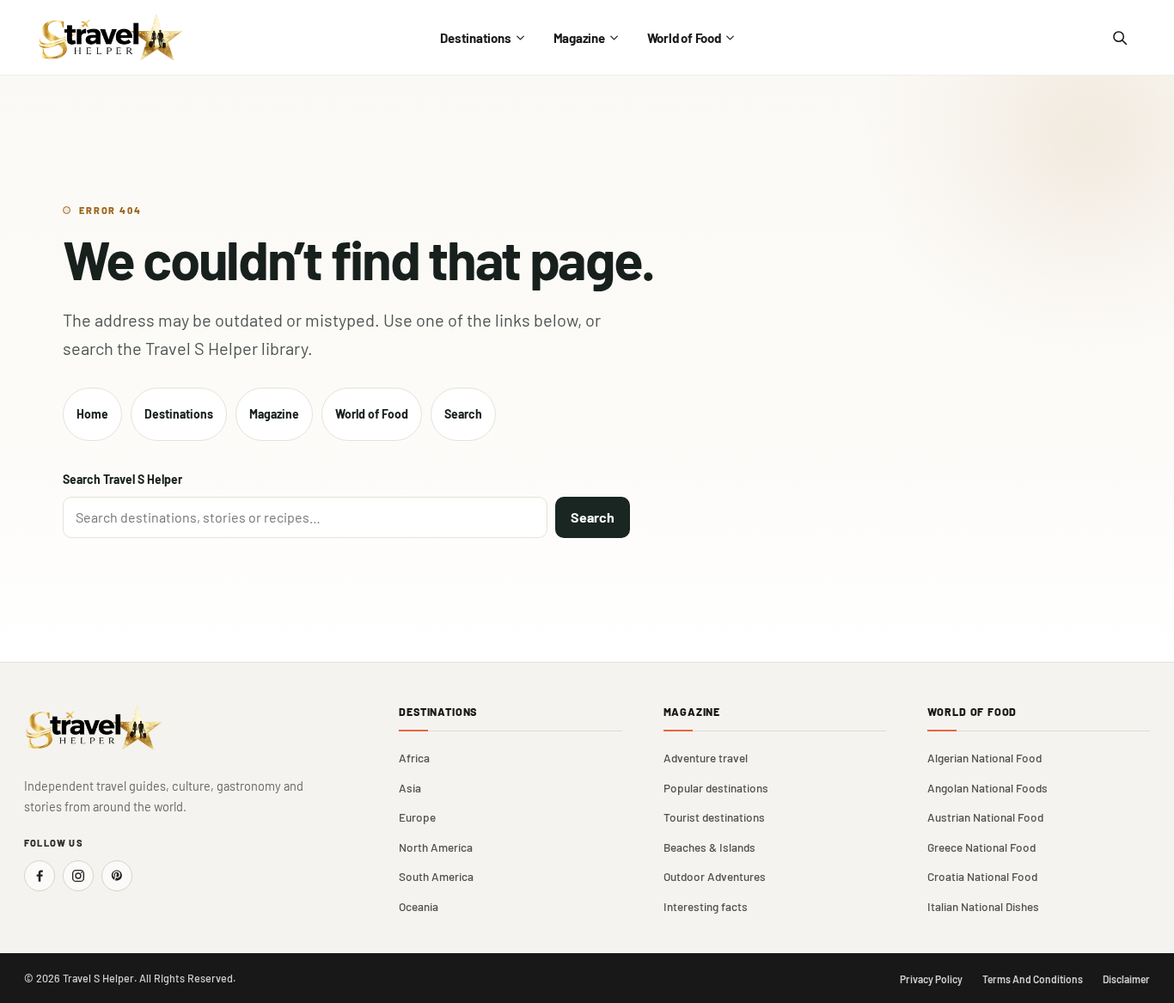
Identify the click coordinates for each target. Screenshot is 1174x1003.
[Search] (1119, 38)
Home (92, 414)
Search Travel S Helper (122, 479)
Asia (410, 787)
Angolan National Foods (987, 787)
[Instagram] (78, 875)
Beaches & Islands (709, 847)
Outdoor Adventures (714, 876)
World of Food (684, 38)
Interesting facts (705, 906)
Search (463, 414)
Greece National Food (981, 847)
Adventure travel (705, 757)
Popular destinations (715, 787)
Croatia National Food (982, 876)
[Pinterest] (116, 875)
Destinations (475, 38)
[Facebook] (39, 875)
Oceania (418, 906)
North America (436, 847)
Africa (414, 757)
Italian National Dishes (983, 906)
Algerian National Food (984, 757)
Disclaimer (1126, 979)
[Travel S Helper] (111, 37)
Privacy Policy (931, 979)
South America (436, 876)
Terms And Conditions (1032, 979)
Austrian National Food (985, 817)
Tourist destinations (714, 817)
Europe (417, 817)
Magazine (579, 38)
